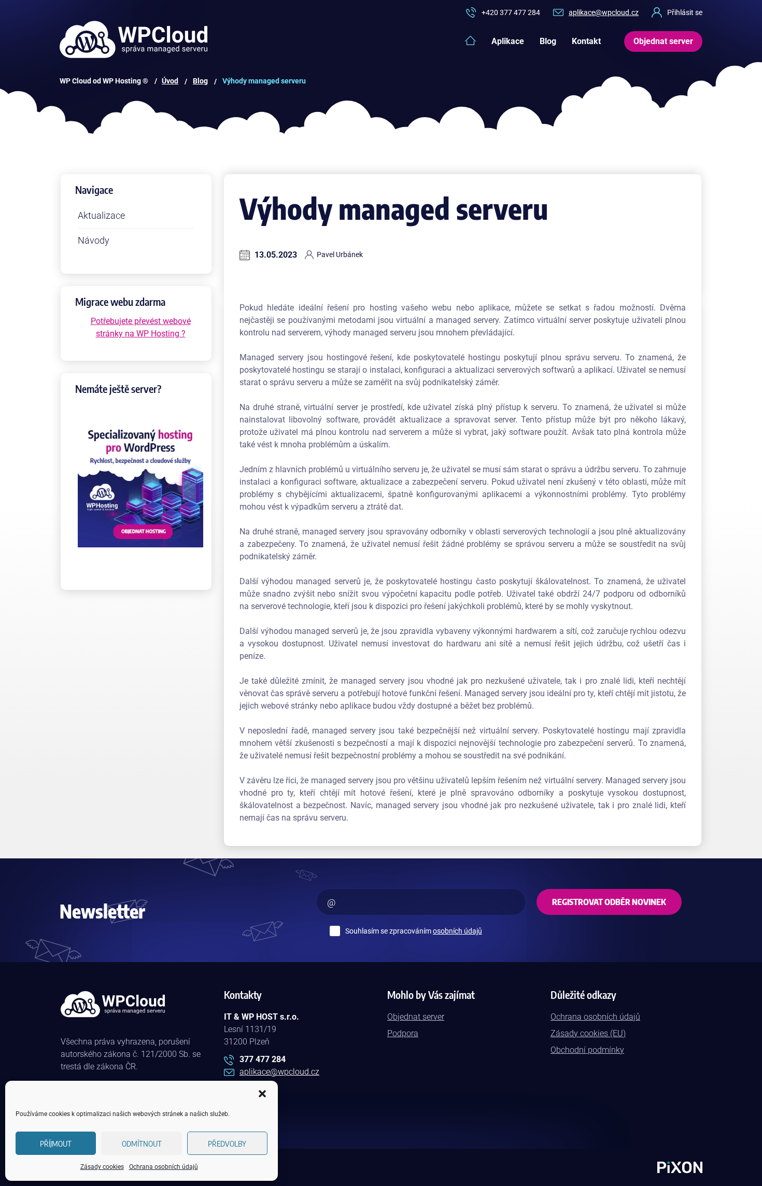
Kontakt (586, 41)
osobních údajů (457, 931)
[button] (262, 1094)
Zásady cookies (102, 1166)
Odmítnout (142, 1143)
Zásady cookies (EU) (588, 1033)
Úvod (170, 81)
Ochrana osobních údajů (163, 1166)
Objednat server (415, 1017)
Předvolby (227, 1143)
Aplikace (507, 41)
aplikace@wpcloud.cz (604, 12)
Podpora (402, 1033)
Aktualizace (101, 215)
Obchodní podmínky (587, 1050)
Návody (93, 240)
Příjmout (56, 1143)
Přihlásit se (684, 12)
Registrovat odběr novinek (609, 902)
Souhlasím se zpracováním (413, 931)
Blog (548, 41)
